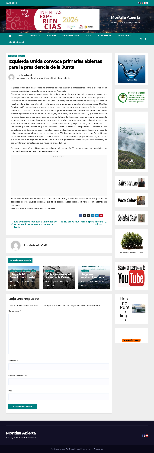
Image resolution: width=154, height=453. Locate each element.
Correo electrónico (17, 376)
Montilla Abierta (125, 17)
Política (21, 56)
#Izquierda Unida (41, 78)
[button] (141, 39)
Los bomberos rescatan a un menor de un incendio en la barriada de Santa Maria (35, 224)
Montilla (12, 56)
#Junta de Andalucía (60, 78)
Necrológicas (16, 42)
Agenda (20, 36)
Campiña (51, 36)
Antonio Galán (27, 75)
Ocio (89, 36)
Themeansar (98, 449)
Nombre (13, 360)
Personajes (124, 36)
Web (10, 391)
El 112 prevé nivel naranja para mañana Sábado (82, 223)
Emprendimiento (70, 36)
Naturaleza (105, 36)
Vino (33, 271)
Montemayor (16, 271)
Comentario (14, 311)
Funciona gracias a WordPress (62, 449)
